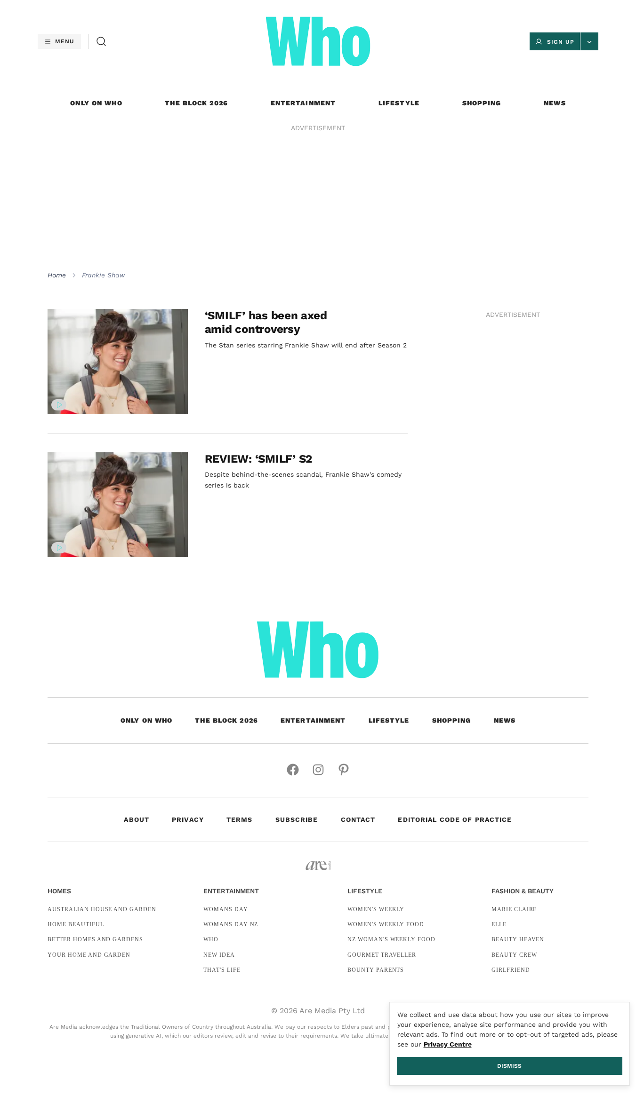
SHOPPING (481, 103)
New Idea (219, 955)
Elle (499, 924)
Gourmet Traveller (381, 955)
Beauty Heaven (517, 939)
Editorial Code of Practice (455, 819)
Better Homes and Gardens (95, 939)
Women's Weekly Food (385, 924)
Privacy (188, 819)
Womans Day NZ (230, 924)
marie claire (514, 909)
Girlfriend (510, 970)
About (136, 819)
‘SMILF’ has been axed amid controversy (266, 322)
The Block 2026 (196, 103)
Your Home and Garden (89, 955)
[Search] (101, 41)
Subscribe (296, 819)
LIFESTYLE (398, 103)
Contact (358, 819)
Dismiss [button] (509, 1066)
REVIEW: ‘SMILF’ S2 (259, 458)
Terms (239, 819)
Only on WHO (96, 103)
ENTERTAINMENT (303, 103)
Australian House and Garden (102, 909)
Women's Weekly (375, 909)
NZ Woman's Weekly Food (391, 939)
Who (210, 939)
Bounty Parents (375, 970)
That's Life (222, 970)
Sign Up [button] (560, 42)
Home (57, 275)
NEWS (554, 103)
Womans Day (225, 909)
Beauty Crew (514, 955)
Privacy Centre (448, 1044)
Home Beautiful (76, 924)
